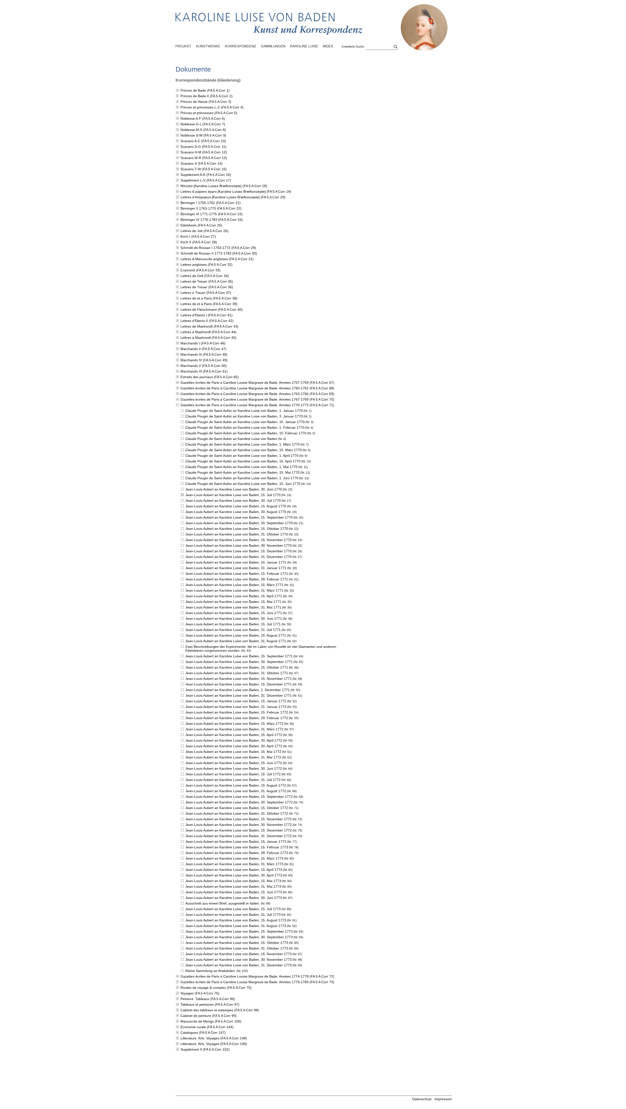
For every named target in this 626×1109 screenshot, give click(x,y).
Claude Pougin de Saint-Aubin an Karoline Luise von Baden (231, 439)
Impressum (443, 1099)
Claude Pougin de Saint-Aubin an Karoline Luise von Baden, (244, 411)
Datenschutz (422, 1099)
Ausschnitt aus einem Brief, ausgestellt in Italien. (222, 903)
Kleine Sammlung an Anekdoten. (210, 971)
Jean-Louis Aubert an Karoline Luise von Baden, (233, 489)
